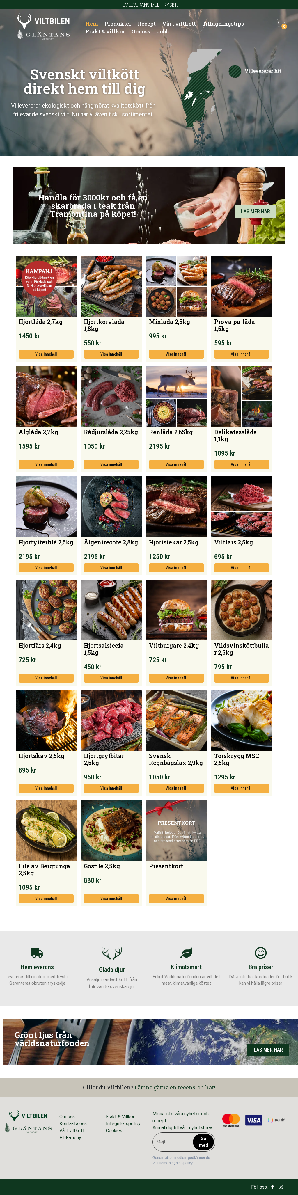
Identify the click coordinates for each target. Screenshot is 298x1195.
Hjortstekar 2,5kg (173, 542)
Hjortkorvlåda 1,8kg (104, 325)
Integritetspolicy (123, 1123)
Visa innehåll (46, 354)
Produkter (117, 23)
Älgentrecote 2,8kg (111, 542)
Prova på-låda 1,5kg (234, 325)
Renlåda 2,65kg (171, 432)
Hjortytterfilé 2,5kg (46, 542)
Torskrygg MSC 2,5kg (236, 759)
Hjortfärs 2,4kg (40, 645)
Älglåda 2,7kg (38, 432)
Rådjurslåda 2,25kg (111, 432)
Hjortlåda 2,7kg (41, 321)
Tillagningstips (223, 23)
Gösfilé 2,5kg (102, 866)
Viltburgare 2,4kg (174, 645)
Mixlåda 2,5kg (169, 321)
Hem (92, 23)
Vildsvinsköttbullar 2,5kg (241, 649)
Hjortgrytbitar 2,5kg (104, 759)
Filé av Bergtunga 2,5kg (44, 869)
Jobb (163, 31)
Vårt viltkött (179, 23)
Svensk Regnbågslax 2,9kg (176, 759)
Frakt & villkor (105, 31)
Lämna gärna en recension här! (174, 1087)
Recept (147, 23)
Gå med (203, 1142)
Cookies (114, 1130)
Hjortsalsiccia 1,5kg (104, 649)
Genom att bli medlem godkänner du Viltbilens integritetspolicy (181, 1160)
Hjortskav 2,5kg (41, 755)
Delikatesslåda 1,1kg (235, 435)
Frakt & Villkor (120, 1116)
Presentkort (166, 866)
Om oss (141, 31)
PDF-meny (70, 1137)
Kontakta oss (73, 1123)
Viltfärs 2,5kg (233, 542)
